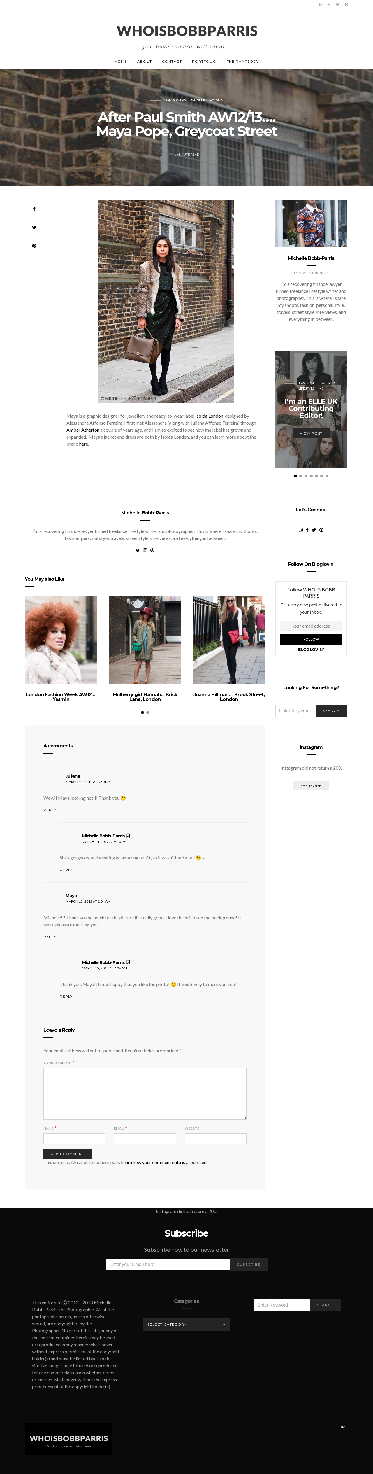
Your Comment (57, 1062)
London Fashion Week (184, 100)
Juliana (73, 776)
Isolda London (209, 416)
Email (119, 1128)
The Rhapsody (243, 61)
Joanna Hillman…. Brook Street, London (229, 697)
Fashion (306, 383)
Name (48, 1128)
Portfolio (204, 61)
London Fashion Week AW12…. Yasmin (61, 697)
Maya (71, 895)
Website (192, 1128)
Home (121, 61)
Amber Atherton (82, 430)
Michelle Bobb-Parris (145, 513)
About (144, 61)
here (83, 444)
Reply (49, 810)
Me (321, 388)
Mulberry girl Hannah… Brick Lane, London (145, 697)
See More (311, 785)
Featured (326, 383)
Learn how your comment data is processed (164, 1162)
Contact (172, 61)
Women (216, 100)
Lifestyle (306, 388)
